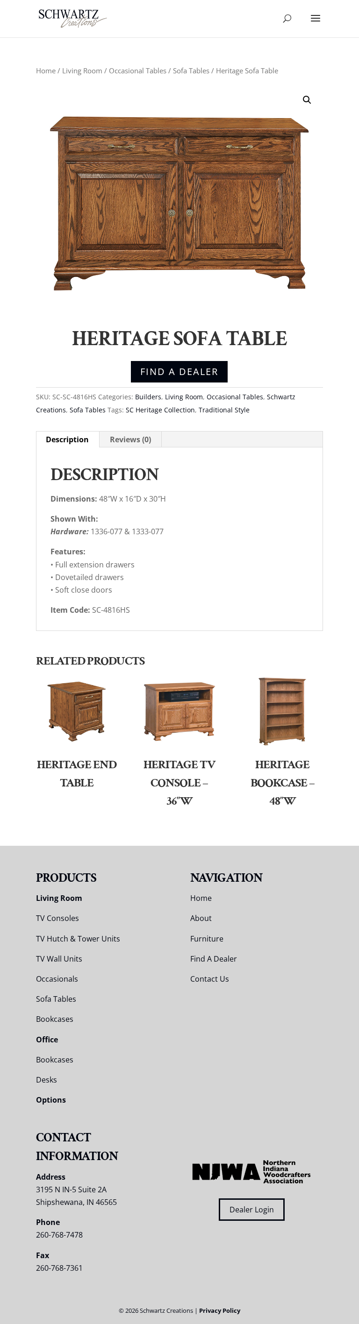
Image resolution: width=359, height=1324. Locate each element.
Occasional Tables (137, 70)
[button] (307, 100)
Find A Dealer (179, 371)
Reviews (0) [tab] (130, 439)
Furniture (206, 939)
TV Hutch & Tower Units (78, 939)
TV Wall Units (59, 959)
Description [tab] (67, 439)
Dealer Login (252, 1209)
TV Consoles (57, 918)
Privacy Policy (219, 1310)
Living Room (82, 70)
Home (46, 70)
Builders (148, 396)
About (201, 918)
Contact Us (209, 979)
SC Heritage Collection (160, 409)
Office (47, 1039)
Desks (46, 1080)
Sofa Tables (191, 70)
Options (51, 1100)
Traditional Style (224, 409)
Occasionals (57, 979)
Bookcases (54, 1019)
